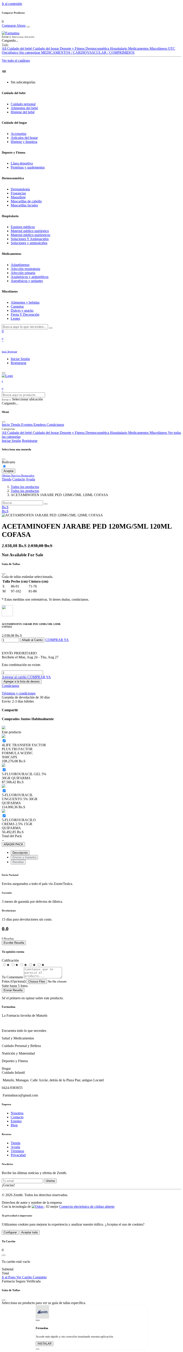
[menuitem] (5, 511)
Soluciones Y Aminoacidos (30, 239)
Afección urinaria (23, 273)
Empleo (16, 1121)
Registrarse (18, 363)
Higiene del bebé (23, 112)
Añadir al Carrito (32, 640)
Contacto (18, 479)
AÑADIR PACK (13, 844)
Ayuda (30, 479)
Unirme (50, 1181)
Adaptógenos (20, 265)
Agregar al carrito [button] (14, 677)
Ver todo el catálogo (16, 60)
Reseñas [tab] (18, 862)
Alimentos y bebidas (25, 302)
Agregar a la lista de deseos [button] (22, 681)
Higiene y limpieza (24, 142)
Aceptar (9, 471)
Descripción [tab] (20, 852)
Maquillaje (18, 197)
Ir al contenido (12, 4)
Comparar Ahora (13, 25)
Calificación (10, 960)
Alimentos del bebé (24, 108)
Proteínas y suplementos (28, 167)
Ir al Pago (9, 1277)
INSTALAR (44, 1343)
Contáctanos (10, 686)
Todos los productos (25, 487)
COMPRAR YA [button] (57, 640)
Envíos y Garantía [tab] (24, 857)
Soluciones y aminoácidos (29, 243)
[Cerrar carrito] (3, 1255)
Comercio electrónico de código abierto (86, 1206)
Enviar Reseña (13, 990)
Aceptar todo (29, 1232)
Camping (17, 306)
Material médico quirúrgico (30, 231)
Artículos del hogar (24, 138)
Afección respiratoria (25, 269)
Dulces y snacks (22, 310)
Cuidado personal (23, 104)
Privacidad (18, 1155)
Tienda (6, 479)
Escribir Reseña (14, 942)
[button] (91, 37)
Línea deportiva (22, 163)
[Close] (28, 26)
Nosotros (17, 1113)
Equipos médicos (23, 227)
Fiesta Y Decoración (25, 314)
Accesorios (18, 134)
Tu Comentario (12, 977)
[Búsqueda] (46, 504)
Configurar (10, 1232)
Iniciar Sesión (20, 359)
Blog (14, 1125)
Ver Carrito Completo (31, 1277)
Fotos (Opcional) (14, 981)
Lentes (15, 318)
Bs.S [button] (5, 507)
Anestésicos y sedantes (27, 281)
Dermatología (20, 189)
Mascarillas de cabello (26, 201)
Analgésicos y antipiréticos (29, 277)
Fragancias (18, 193)
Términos (17, 1151)
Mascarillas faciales (24, 205)
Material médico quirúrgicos (30, 235)
